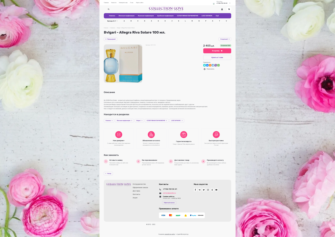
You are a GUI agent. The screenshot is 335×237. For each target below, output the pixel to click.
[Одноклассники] (210, 65)
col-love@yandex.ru (169, 193)
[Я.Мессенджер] (204, 65)
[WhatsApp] (218, 65)
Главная (106, 27)
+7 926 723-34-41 (222, 3)
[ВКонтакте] (207, 65)
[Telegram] (213, 65)
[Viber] (215, 65)
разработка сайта (170, 234)
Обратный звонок (169, 202)
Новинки (112, 27)
